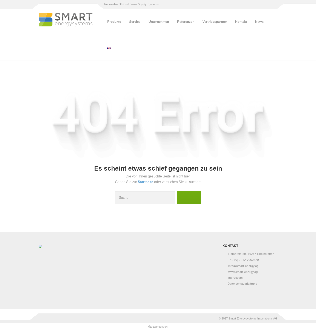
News (259, 21)
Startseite (146, 182)
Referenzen (185, 21)
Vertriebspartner (214, 21)
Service (134, 21)
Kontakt (241, 21)
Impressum (235, 277)
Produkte (114, 21)
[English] (109, 48)
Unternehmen (159, 21)
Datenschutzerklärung (242, 283)
